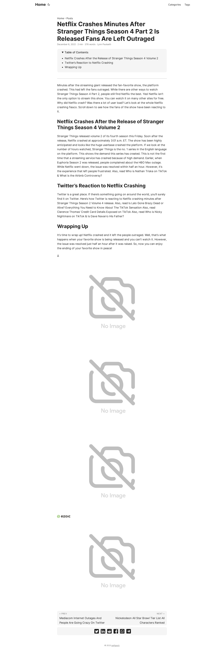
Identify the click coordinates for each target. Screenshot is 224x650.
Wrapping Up (73, 67)
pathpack (116, 645)
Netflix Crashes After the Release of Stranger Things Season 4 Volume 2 (111, 58)
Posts (69, 18)
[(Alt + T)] (49, 4)
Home (40, 4)
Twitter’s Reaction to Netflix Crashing (89, 62)
